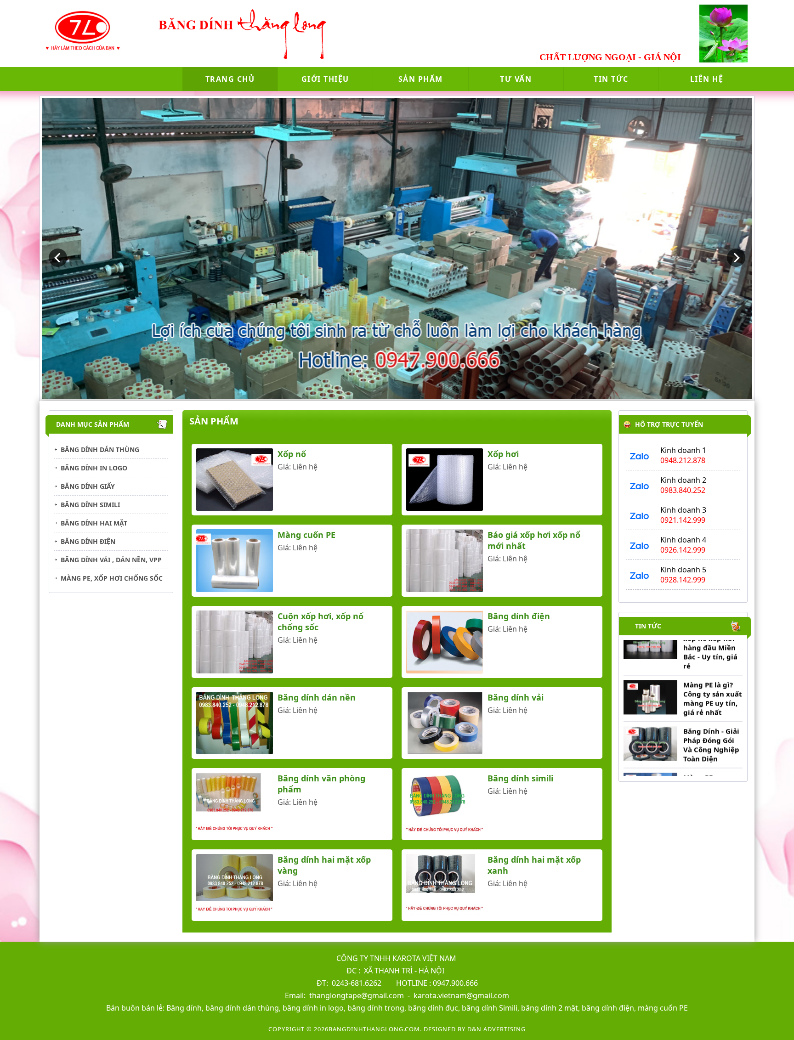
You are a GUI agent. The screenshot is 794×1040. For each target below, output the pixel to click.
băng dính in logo (313, 1008)
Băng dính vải (516, 697)
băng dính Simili (488, 1008)
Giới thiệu (325, 79)
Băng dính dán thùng (100, 449)
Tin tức (611, 79)
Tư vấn (516, 79)
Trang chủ (230, 79)
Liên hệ (707, 79)
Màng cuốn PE (306, 534)
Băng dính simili (90, 504)
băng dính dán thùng (242, 1008)
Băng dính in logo (94, 467)
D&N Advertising (496, 1029)
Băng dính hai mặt (94, 523)
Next (736, 258)
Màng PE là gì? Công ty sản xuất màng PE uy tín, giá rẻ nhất (712, 669)
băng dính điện (607, 1008)
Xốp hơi (503, 453)
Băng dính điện (88, 541)
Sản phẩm (420, 79)
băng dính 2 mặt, (550, 1008)
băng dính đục (433, 1008)
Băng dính (184, 1008)
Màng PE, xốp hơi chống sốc (112, 578)
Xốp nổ (292, 453)
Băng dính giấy (88, 486)
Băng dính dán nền (317, 697)
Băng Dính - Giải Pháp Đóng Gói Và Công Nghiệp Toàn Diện (711, 715)
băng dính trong (375, 1008)
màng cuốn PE (663, 1008)
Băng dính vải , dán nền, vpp (111, 559)
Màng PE (697, 748)
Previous (58, 258)
